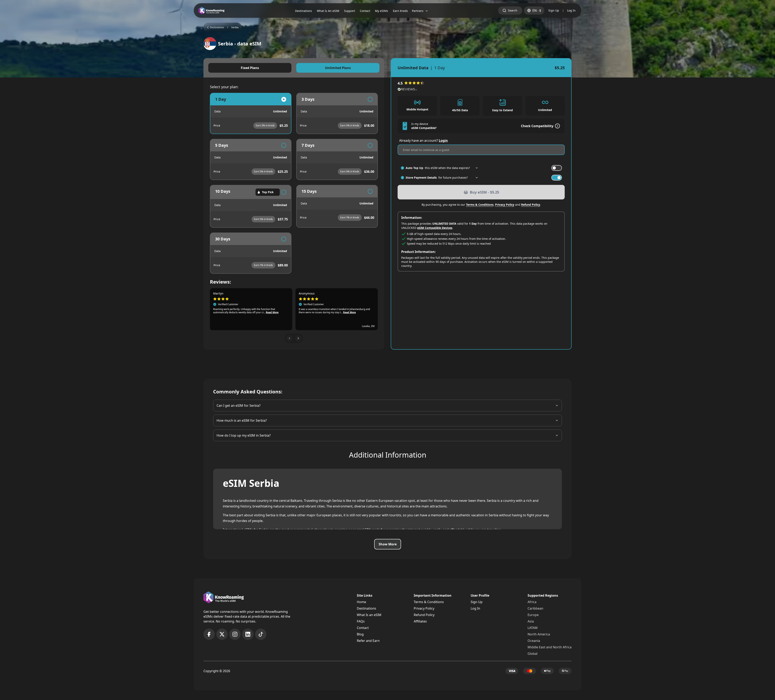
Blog (360, 634)
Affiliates (420, 621)
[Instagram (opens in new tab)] (235, 634)
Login (443, 140)
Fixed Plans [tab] (250, 68)
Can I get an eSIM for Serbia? (239, 405)
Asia (531, 621)
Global (532, 653)
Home (361, 602)
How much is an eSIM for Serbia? (242, 420)
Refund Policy (530, 204)
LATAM (533, 628)
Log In (571, 10)
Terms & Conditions (479, 204)
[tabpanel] (294, 183)
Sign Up (553, 10)
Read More (272, 312)
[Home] (211, 10)
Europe (533, 615)
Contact (363, 628)
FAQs (361, 621)
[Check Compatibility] (556, 126)
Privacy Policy (504, 204)
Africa (532, 602)
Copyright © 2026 (216, 671)
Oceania (534, 640)
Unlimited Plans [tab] (338, 68)
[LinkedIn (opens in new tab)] (247, 634)
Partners (417, 11)
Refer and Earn (368, 640)
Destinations (366, 608)
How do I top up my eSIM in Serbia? (244, 435)
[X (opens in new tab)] (222, 634)
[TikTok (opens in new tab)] (260, 634)
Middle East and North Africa (550, 647)
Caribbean (535, 608)
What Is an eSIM (369, 615)
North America (539, 634)
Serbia (235, 27)
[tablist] (293, 68)
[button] (289, 338)
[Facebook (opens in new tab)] (209, 634)
